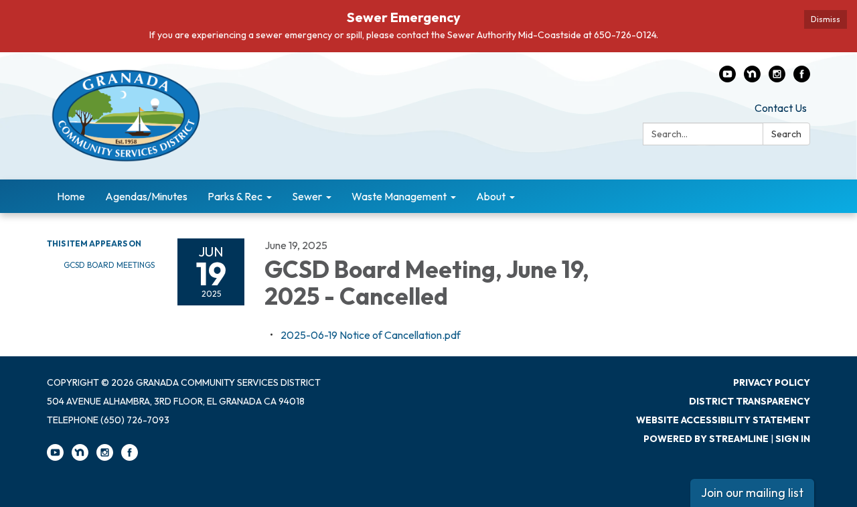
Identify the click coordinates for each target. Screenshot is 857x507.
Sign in (792, 439)
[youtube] (727, 78)
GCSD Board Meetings (109, 265)
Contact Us (781, 108)
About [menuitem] (490, 196)
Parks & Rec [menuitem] (235, 196)
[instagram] (777, 78)
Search (786, 134)
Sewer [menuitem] (307, 196)
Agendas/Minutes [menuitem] (146, 196)
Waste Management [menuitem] (399, 196)
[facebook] (801, 78)
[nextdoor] (752, 78)
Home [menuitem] (71, 196)
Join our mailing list (752, 492)
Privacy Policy (771, 382)
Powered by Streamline (706, 439)
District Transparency (749, 401)
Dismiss (825, 19)
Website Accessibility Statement (723, 420)
